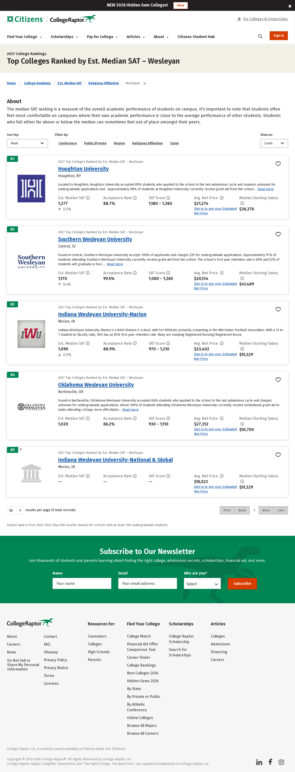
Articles (134, 37)
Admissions (220, 644)
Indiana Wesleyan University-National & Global (115, 460)
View (180, 5)
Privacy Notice (56, 668)
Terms (49, 675)
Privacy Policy (55, 660)
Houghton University (83, 169)
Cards (268, 143)
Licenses (51, 683)
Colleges (95, 644)
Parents (94, 660)
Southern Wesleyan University (95, 239)
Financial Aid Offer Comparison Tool (142, 647)
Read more (266, 189)
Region (119, 143)
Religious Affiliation (103, 83)
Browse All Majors (142, 725)
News (11, 652)
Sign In (279, 36)
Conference (68, 143)
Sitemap (51, 652)
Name (58, 573)
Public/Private (95, 143)
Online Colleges (140, 718)
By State (134, 689)
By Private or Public (143, 696)
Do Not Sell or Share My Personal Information (23, 664)
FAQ (47, 644)
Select (191, 584)
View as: (266, 135)
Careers (13, 644)
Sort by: (13, 135)
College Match (139, 636)
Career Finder (138, 657)
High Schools (99, 652)
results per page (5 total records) (50, 510)
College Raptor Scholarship (181, 639)
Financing (219, 652)
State (174, 143)
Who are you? (195, 573)
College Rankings (37, 83)
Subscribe (242, 583)
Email (123, 573)
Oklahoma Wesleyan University (96, 385)
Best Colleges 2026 (142, 673)
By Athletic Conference (137, 707)
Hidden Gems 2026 (143, 681)
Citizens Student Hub (196, 37)
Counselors (97, 636)
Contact (50, 636)
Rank (14, 143)
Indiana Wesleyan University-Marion (102, 314)
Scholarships (62, 37)
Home (11, 83)
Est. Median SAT (70, 83)
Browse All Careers (143, 733)
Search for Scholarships (180, 652)
